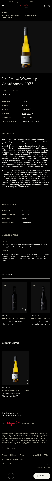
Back (6, 12)
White (4, 15)
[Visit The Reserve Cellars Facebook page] (2, 448)
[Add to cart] (24, 310)
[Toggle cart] (48, 6)
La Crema (26, 109)
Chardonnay (16, 15)
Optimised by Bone (43, 465)
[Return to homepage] (26, 6)
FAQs (46, 455)
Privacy (5, 455)
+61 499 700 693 (7, 463)
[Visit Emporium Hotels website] (22, 424)
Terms (22, 455)
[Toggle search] (43, 6)
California (7, 17)
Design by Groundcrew (42, 467)
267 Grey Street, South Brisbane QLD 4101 (15, 460)
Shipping (13, 455)
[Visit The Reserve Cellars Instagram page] (8, 448)
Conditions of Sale (34, 455)
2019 (24, 113)
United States (31, 15)
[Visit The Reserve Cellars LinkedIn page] (13, 448)
